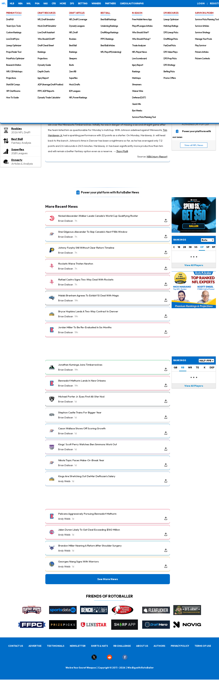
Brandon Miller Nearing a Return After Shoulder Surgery (90, 545)
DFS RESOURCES (171, 12)
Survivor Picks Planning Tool (144, 117)
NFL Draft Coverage (78, 19)
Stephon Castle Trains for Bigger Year (79, 412)
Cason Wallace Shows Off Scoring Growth (82, 428)
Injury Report (43, 78)
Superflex (73, 78)
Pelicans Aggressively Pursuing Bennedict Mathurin (87, 513)
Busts (71, 65)
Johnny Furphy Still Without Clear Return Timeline (86, 247)
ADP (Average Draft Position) (50, 84)
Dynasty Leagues (77, 25)
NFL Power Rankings (78, 97)
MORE (63, 3)
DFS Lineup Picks (171, 32)
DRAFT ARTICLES (77, 12)
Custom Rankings (13, 32)
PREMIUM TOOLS (13, 12)
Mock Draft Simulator (47, 25)
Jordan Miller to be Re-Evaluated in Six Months (85, 327)
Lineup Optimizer (13, 45)
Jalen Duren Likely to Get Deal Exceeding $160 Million (89, 529)
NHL (29, 3)
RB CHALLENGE (122, 645)
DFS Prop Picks (170, 58)
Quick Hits (136, 104)
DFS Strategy (169, 65)
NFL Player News (139, 52)
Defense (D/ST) (139, 97)
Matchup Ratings (171, 25)
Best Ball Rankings (108, 19)
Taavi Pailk (122, 151)
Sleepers (73, 58)
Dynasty (16, 159)
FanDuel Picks (170, 45)
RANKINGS (179, 360)
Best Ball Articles (108, 45)
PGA (37, 3)
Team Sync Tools (13, 25)
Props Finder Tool (13, 52)
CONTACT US (15, 645)
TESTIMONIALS (55, 645)
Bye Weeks (137, 110)
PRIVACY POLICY (180, 645)
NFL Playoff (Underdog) (111, 52)
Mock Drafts (74, 84)
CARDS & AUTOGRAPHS (132, 3)
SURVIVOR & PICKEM (204, 12)
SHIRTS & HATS (99, 645)
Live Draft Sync (12, 39)
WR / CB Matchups (14, 71)
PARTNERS (110, 3)
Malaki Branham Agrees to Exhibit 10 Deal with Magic (88, 295)
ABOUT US (142, 645)
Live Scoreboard (139, 58)
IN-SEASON (137, 12)
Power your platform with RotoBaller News (110, 192)
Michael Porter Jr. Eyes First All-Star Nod (81, 396)
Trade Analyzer (139, 45)
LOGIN (201, 3)
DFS (72, 3)
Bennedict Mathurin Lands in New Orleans (82, 380)
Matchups (136, 78)
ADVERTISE (35, 645)
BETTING (82, 3)
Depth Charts (43, 71)
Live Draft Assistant (46, 32)
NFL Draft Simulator (46, 19)
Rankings (42, 52)
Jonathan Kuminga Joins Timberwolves (80, 364)
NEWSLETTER (78, 645)
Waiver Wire (137, 91)
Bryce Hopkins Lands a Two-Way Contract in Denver (88, 311)
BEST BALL (105, 12)
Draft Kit (10, 19)
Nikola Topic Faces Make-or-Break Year (81, 460)
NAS (45, 3)
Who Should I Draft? (46, 39)
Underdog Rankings (109, 25)
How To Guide (12, 97)
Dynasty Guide (44, 65)
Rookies (72, 39)
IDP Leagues (74, 91)
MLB (12, 3)
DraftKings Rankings (109, 32)
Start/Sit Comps (13, 84)
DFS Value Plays (170, 52)
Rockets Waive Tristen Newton (75, 263)
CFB (54, 3)
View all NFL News (193, 145)
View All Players (193, 265)
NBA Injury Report (157, 156)
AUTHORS (159, 645)
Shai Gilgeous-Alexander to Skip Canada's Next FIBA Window (92, 231)
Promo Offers (170, 78)
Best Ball (72, 45)
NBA (20, 3)
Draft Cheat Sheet (46, 45)
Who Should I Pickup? (141, 39)
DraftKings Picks (171, 39)
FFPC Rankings (107, 39)
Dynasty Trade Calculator (49, 97)
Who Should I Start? (140, 32)
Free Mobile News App (142, 19)
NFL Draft (73, 32)
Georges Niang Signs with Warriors (78, 561)
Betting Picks (169, 71)
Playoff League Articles (142, 25)
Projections (11, 78)
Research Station (13, 65)
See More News (107, 579)
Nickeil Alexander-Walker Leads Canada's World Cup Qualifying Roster (98, 215)
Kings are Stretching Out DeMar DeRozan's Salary (86, 476)
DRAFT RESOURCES (46, 12)
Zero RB (72, 71)
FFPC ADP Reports (46, 91)
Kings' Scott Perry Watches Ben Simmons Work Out (87, 444)
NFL (4, 3)
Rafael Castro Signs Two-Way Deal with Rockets (85, 279)
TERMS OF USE (203, 645)
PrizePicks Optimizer (15, 58)
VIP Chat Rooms (13, 91)
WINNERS (96, 3)
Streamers (136, 84)
